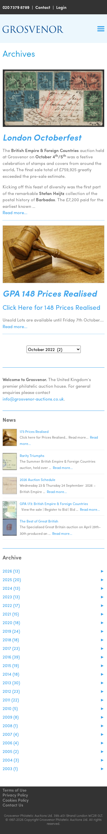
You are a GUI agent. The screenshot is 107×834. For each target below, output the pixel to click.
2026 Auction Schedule (37, 479)
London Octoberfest (42, 137)
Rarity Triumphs (32, 455)
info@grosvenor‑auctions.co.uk (33, 399)
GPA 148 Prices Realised (50, 293)
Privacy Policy (15, 795)
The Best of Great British (39, 521)
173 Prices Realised (34, 431)
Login (61, 7)
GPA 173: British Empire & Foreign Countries (54, 503)
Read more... (15, 212)
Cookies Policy (16, 800)
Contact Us (13, 805)
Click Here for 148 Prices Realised (51, 307)
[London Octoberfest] (53, 98)
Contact (42, 7)
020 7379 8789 (16, 7)
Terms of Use (15, 790)
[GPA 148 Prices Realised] (53, 254)
